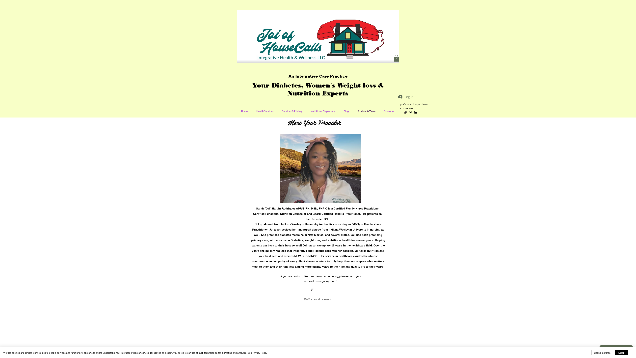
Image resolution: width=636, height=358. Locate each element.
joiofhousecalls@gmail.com (414, 104)
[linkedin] (415, 112)
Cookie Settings (602, 352)
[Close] (632, 352)
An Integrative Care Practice (318, 76)
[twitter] (410, 112)
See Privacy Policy (257, 352)
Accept (621, 352)
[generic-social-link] (405, 112)
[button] (396, 58)
